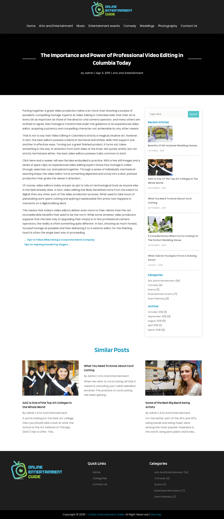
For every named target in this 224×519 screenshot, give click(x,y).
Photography (167, 26)
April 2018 (153, 325)
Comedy (129, 26)
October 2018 (155, 312)
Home (31, 26)
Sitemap (156, 514)
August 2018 (155, 321)
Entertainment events (104, 26)
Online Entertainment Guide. (106, 514)
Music (81, 26)
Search (194, 114)
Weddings (147, 26)
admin (89, 73)
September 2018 (157, 316)
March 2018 (154, 330)
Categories (100, 478)
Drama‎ (152, 289)
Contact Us (189, 26)
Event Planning (156, 298)
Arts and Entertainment (56, 26)
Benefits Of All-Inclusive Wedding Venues (172, 145)
